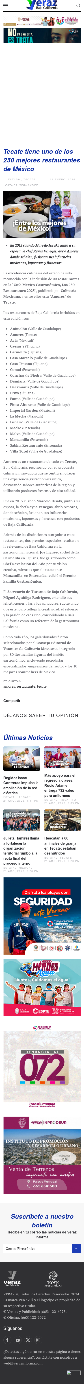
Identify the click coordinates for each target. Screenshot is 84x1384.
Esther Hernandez (21, 185)
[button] (5, 5)
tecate (42, 686)
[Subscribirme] (76, 1248)
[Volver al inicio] (42, 5)
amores (9, 686)
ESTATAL (14, 179)
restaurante (26, 686)
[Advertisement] (42, 94)
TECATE (29, 179)
